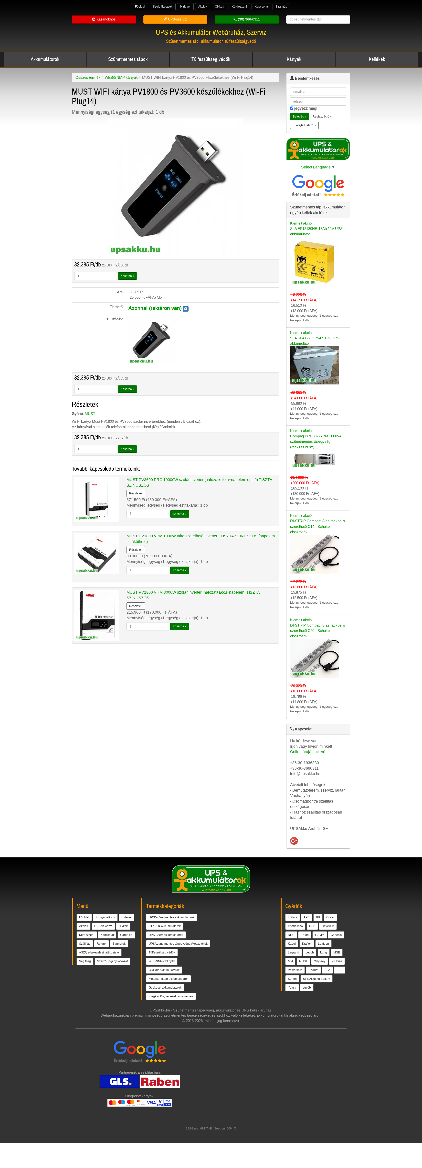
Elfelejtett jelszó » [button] (304, 125)
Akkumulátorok (45, 59)
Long (323, 952)
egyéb (307, 988)
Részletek (135, 493)
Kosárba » (127, 276)
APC (307, 917)
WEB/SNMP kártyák (121, 77)
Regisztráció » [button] (322, 116)
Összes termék (87, 77)
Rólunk (101, 944)
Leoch (310, 952)
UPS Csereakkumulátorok (166, 935)
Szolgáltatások (162, 7)
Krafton (307, 944)
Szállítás (281, 7)
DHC (291, 935)
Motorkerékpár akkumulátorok (168, 979)
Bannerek (119, 944)
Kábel (292, 944)
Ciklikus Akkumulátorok (164, 970)
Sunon (292, 979)
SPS (339, 970)
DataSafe (328, 926)
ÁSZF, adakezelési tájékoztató (99, 952)
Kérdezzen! (239, 7)
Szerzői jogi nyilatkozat (112, 961)
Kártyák (294, 59)
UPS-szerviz (177, 19)
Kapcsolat (261, 7)
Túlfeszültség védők (210, 59)
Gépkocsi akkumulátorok (165, 988)
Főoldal (140, 7)
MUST (90, 413)
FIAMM (319, 935)
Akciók (202, 7)
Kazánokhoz (105, 19)
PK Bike (337, 961)
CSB (312, 926)
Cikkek (219, 7)
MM (290, 961)
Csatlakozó (295, 926)
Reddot (313, 970)
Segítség (85, 961)
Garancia (126, 935)
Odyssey (319, 961)
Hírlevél (185, 7)
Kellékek (377, 59)
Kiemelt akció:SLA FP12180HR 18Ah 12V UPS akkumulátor (316, 228)
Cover (330, 917)
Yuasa (292, 988)
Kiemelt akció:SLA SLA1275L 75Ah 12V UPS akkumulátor (314, 338)
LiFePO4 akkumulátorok (165, 926)
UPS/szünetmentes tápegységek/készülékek (178, 944)
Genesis (336, 935)
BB (318, 917)
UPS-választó (103, 926)
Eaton (305, 935)
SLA (327, 970)
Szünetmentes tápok (128, 59)
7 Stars (292, 917)
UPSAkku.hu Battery (316, 979)
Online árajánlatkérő (307, 751)
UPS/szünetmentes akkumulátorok (171, 917)
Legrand (293, 952)
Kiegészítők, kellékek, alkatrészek (171, 996)
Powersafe (295, 970)
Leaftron (323, 944)
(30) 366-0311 (248, 19)
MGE (336, 952)
